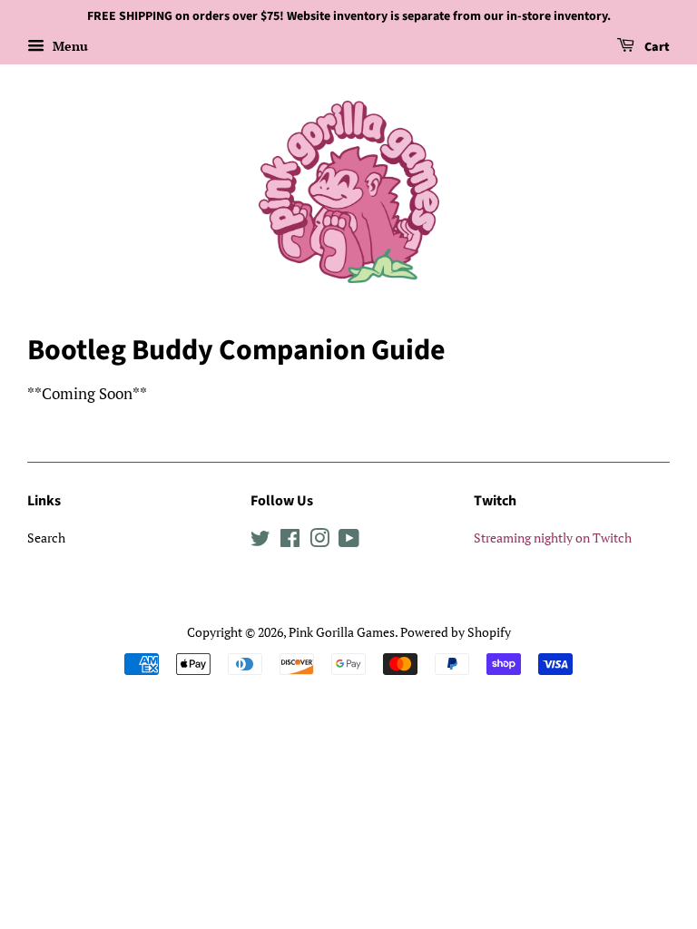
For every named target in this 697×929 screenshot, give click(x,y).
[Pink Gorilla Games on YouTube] (349, 541)
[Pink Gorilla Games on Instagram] (319, 541)
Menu (68, 45)
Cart (656, 47)
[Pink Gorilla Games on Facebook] (290, 541)
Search (46, 537)
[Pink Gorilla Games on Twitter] (260, 541)
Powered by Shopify (455, 632)
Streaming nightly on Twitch (553, 537)
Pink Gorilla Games (342, 632)
